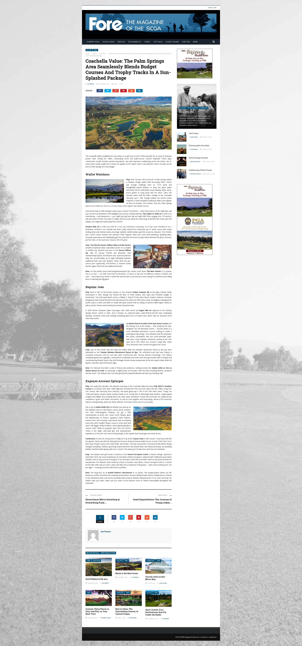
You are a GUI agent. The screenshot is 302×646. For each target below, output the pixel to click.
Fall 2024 (119, 560)
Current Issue (93, 42)
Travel (147, 42)
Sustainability (134, 42)
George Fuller (106, 618)
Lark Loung (193, 133)
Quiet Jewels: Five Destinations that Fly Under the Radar (155, 612)
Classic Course (172, 42)
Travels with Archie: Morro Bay (155, 577)
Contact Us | (205, 637)
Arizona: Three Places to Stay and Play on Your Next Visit (97, 611)
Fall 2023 (88, 50)
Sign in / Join (212, 7)
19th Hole (157, 42)
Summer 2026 (204, 108)
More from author (108, 553)
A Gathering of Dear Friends (200, 170)
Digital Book (108, 42)
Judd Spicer (163, 583)
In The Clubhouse (193, 108)
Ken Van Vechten (196, 174)
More (195, 42)
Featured (183, 108)
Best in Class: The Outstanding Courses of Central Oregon (126, 611)
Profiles (121, 42)
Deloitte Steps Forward (198, 158)
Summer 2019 (150, 560)
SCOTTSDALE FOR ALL (97, 579)
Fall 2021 (149, 593)
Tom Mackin (194, 149)
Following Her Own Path (199, 145)
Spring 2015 (120, 593)
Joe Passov (90, 84)
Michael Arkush (195, 161)
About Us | (196, 637)
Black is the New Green (126, 573)
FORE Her (186, 42)
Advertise (213, 637)
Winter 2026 (96, 560)
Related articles (92, 553)
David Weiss (132, 618)
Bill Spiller (186, 112)
